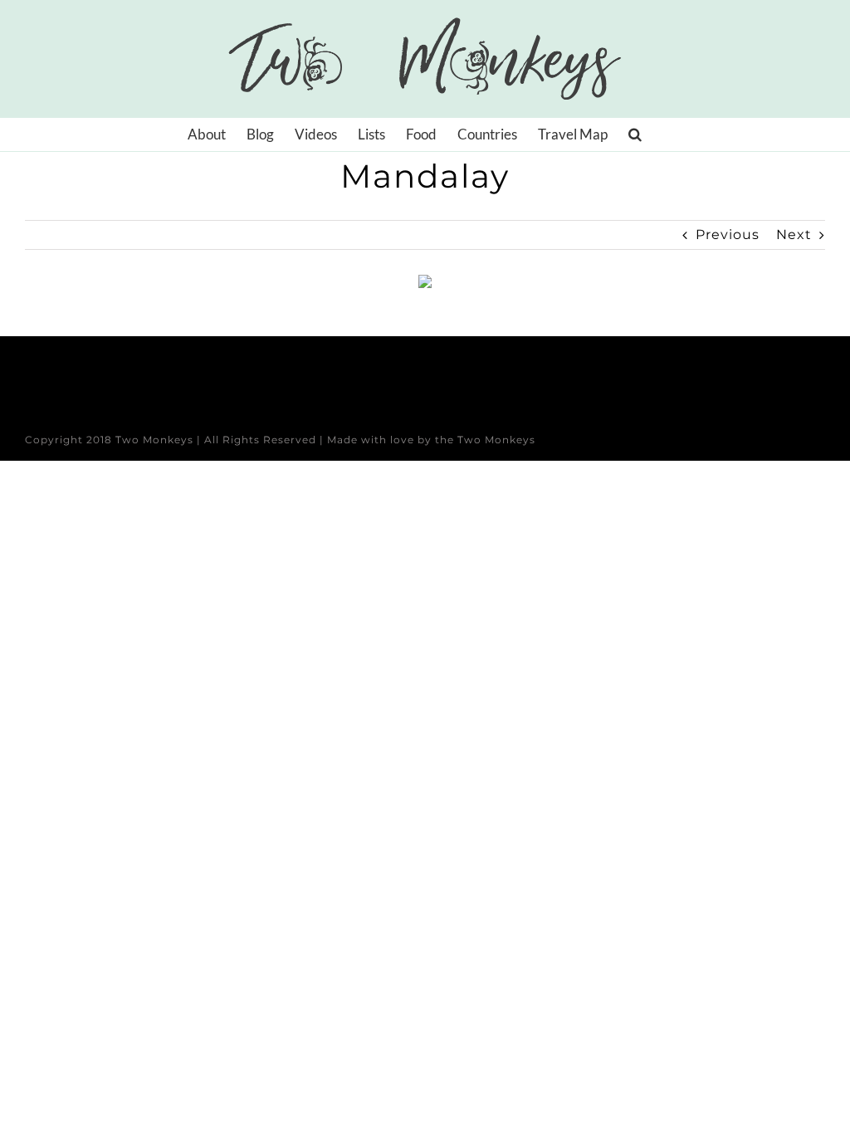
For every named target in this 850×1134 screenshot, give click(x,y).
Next (794, 234)
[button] (635, 134)
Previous (728, 234)
